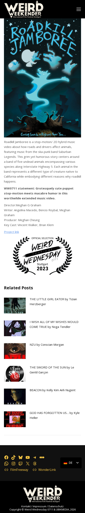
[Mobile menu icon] (78, 9)
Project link (11, 232)
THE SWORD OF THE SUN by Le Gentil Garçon (52, 369)
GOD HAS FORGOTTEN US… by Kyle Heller (55, 415)
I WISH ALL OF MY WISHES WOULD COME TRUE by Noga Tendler (54, 324)
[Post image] (15, 305)
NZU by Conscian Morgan (47, 344)
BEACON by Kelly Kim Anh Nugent (53, 390)
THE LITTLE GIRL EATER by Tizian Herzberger (53, 301)
